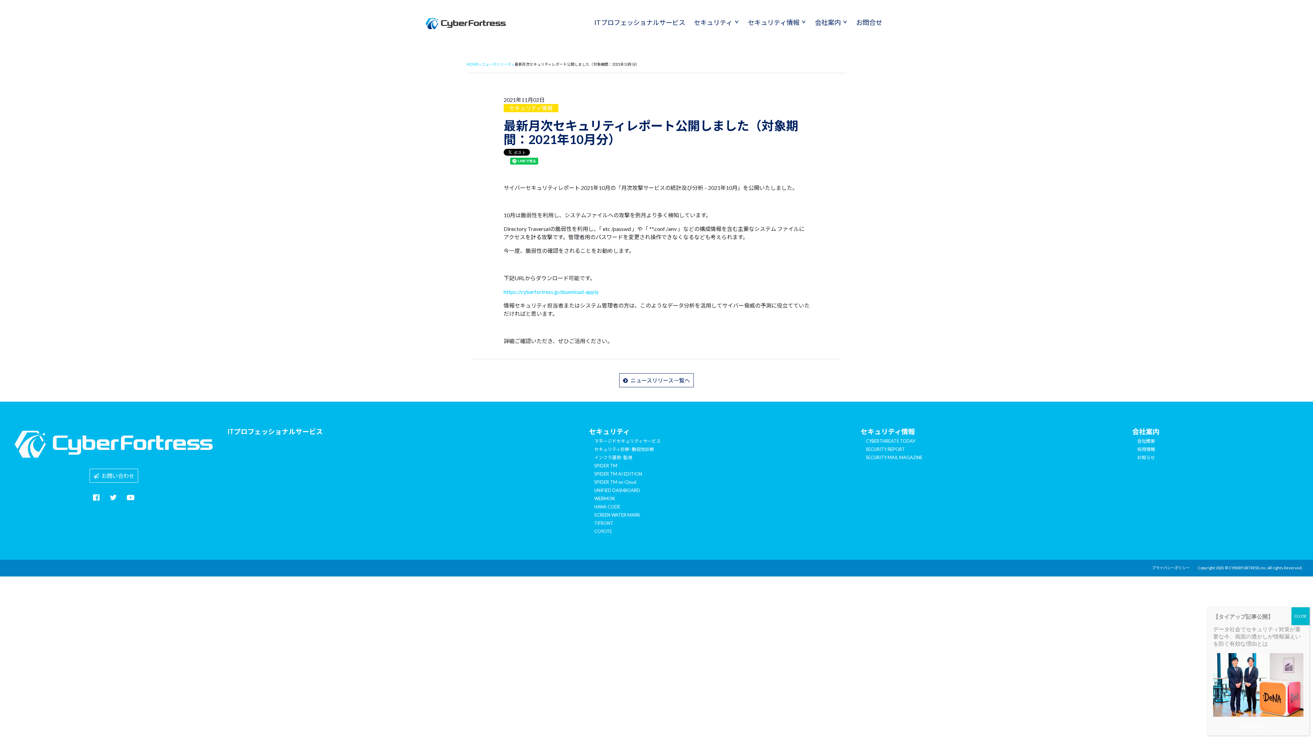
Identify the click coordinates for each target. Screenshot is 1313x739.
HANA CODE (607, 506)
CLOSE (1300, 616)
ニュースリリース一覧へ (659, 380)
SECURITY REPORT (885, 449)
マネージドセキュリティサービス (627, 441)
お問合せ (869, 22)
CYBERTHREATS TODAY (890, 441)
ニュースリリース (496, 64)
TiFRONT (603, 523)
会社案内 (828, 22)
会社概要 (1146, 441)
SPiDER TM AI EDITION (618, 474)
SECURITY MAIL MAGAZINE (894, 457)
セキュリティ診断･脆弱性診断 (624, 449)
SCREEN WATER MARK (617, 515)
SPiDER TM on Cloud (615, 482)
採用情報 (1146, 449)
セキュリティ (713, 22)
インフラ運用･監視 (613, 457)
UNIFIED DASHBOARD (617, 490)
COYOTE (603, 531)
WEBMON (604, 498)
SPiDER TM (605, 465)
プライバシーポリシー (1171, 568)
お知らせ (1146, 457)
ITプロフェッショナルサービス (639, 22)
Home (472, 64)
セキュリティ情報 (773, 22)
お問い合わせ (116, 475)
